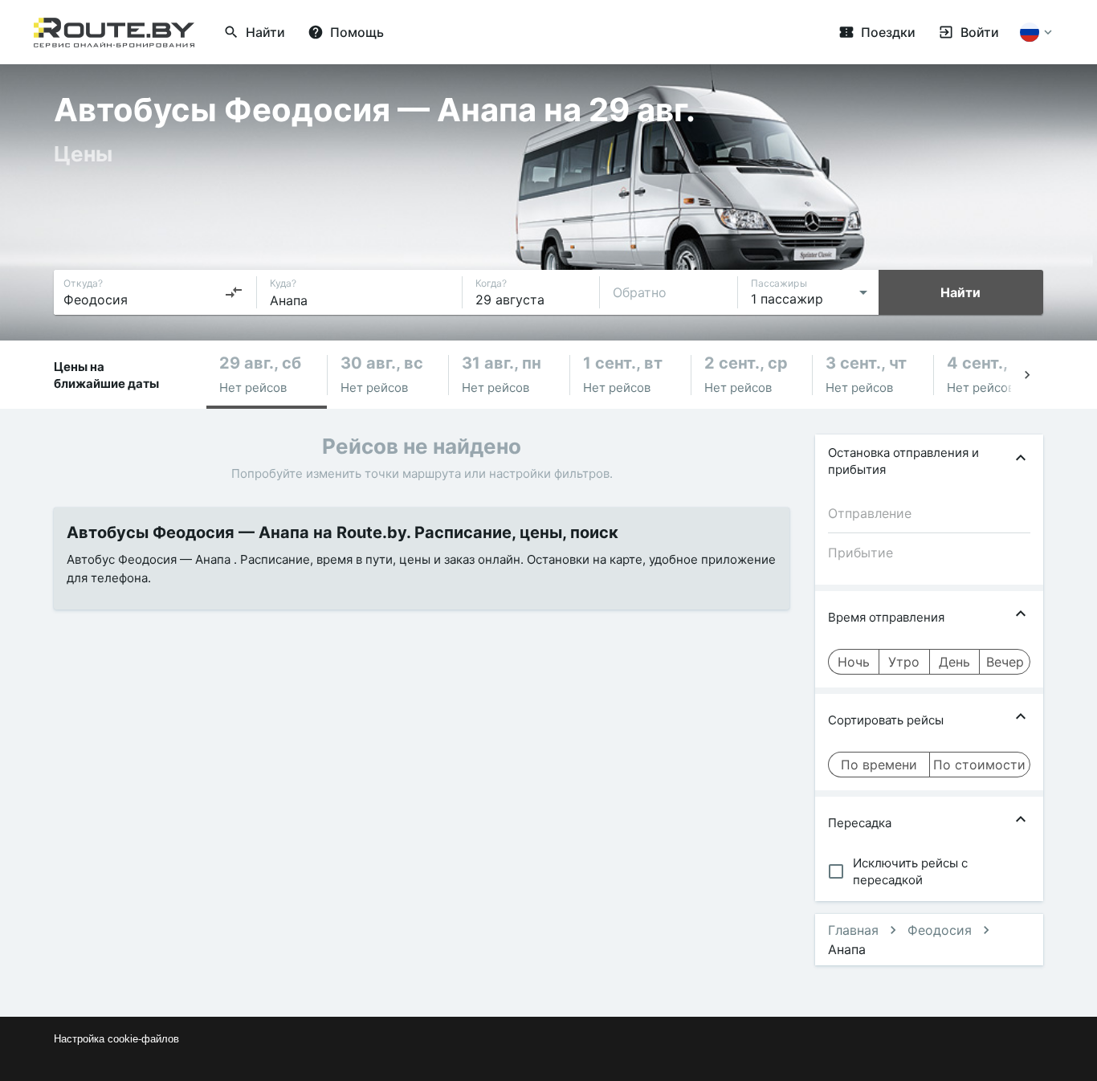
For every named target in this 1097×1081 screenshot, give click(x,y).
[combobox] (153, 292)
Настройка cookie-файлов (116, 1039)
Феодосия (939, 930)
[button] (266, 375)
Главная (853, 930)
